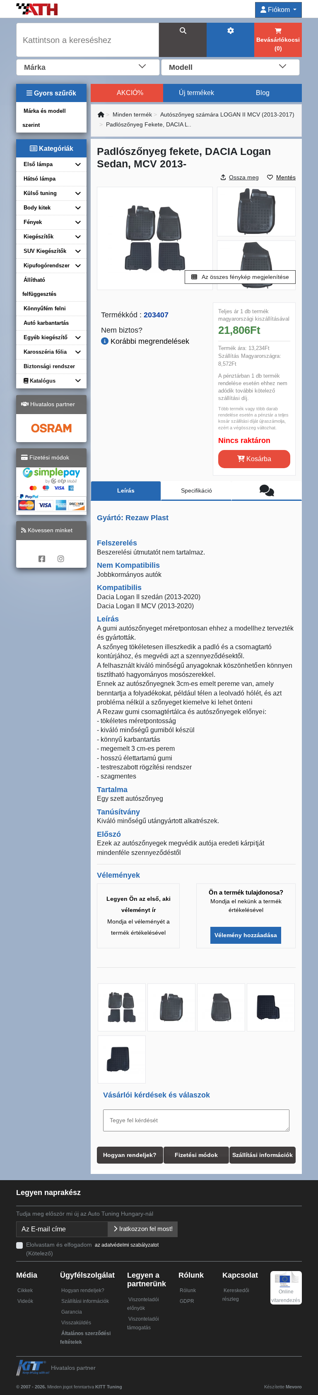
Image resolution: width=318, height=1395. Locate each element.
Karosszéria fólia (45, 352)
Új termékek (196, 92)
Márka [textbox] (35, 67)
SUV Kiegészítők (45, 251)
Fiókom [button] (279, 9)
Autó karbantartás (46, 323)
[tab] (266, 491)
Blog (263, 92)
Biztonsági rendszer (49, 366)
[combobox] (88, 66)
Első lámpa (38, 164)
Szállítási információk (85, 1301)
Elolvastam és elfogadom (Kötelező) (92, 1249)
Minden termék (132, 114)
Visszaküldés (76, 1323)
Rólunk (188, 1290)
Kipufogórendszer (47, 265)
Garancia (71, 1312)
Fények (33, 222)
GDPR (187, 1301)
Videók (25, 1301)
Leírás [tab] (126, 490)
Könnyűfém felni (45, 308)
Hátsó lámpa (39, 179)
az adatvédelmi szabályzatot (127, 1245)
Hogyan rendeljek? (82, 1290)
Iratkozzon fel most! (145, 1228)
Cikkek (25, 1290)
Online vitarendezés (285, 1296)
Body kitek (37, 208)
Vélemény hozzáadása (245, 935)
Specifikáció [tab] (196, 490)
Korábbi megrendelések (148, 341)
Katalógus (41, 381)
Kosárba (258, 458)
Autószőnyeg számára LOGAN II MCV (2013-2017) (227, 114)
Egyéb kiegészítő (45, 337)
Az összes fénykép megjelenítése (244, 277)
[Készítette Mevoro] (124, 1383)
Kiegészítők (38, 236)
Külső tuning (40, 193)
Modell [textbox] (181, 67)
